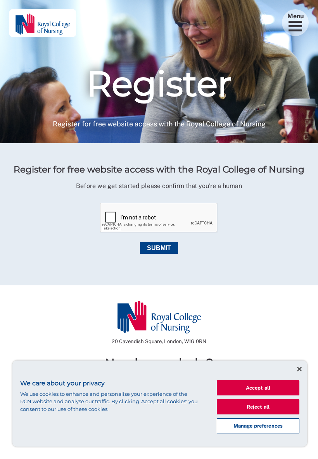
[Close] (299, 369)
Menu (295, 16)
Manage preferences (258, 426)
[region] (159, 404)
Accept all (258, 388)
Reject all (258, 407)
